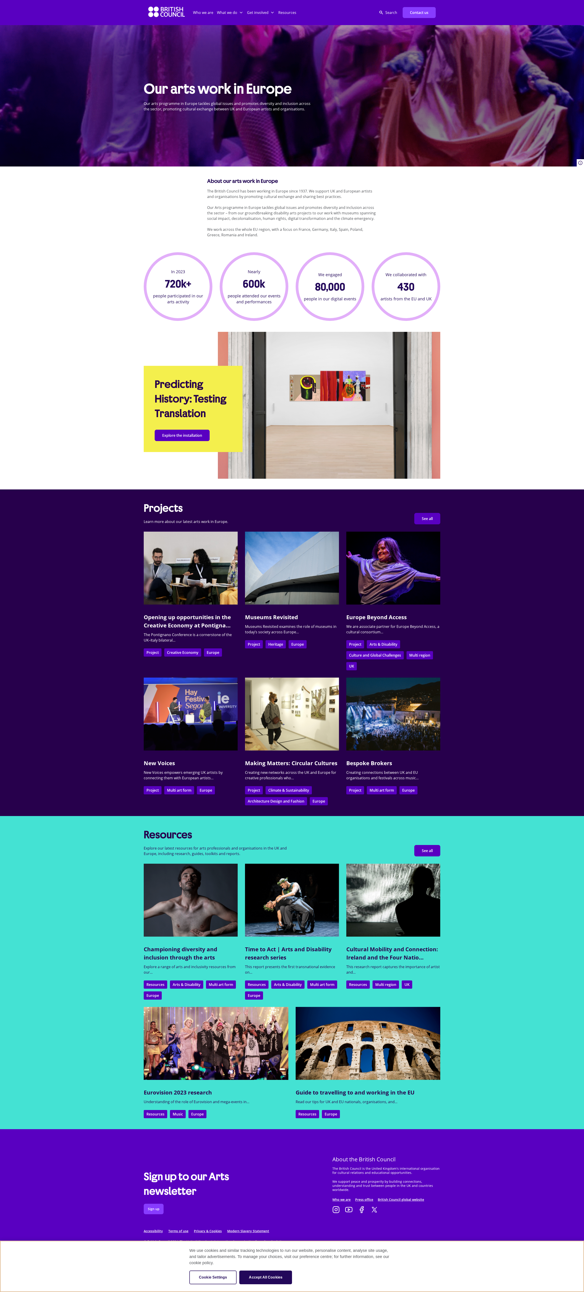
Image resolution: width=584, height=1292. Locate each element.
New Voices (159, 763)
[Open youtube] (348, 1210)
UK (351, 666)
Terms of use (178, 1231)
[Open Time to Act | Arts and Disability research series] (292, 900)
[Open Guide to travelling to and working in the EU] (368, 1043)
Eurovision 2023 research (178, 1092)
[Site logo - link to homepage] (166, 13)
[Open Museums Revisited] (292, 568)
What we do (227, 12)
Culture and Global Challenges (375, 655)
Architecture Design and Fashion (276, 801)
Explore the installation (182, 435)
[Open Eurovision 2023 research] (216, 1043)
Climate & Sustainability (288, 790)
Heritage (275, 644)
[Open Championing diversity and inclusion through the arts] (191, 900)
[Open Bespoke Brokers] (393, 714)
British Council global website (401, 1199)
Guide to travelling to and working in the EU (355, 1092)
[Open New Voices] (191, 714)
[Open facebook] (361, 1210)
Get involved (258, 12)
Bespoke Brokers (369, 763)
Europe (213, 652)
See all (427, 518)
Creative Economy (182, 652)
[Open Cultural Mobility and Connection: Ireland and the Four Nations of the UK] (393, 900)
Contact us (419, 12)
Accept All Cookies (265, 1277)
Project (152, 652)
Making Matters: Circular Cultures (291, 763)
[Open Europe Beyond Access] (393, 568)
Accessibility (153, 1231)
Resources (287, 12)
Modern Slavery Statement (248, 1231)
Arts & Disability (383, 644)
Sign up (153, 1209)
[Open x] (374, 1210)
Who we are (203, 12)
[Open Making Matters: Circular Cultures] (292, 714)
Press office (364, 1199)
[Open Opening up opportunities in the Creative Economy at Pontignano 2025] (191, 568)
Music (178, 1114)
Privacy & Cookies (208, 1231)
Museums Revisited (271, 617)
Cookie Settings (213, 1277)
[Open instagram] (336, 1210)
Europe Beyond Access (376, 617)
